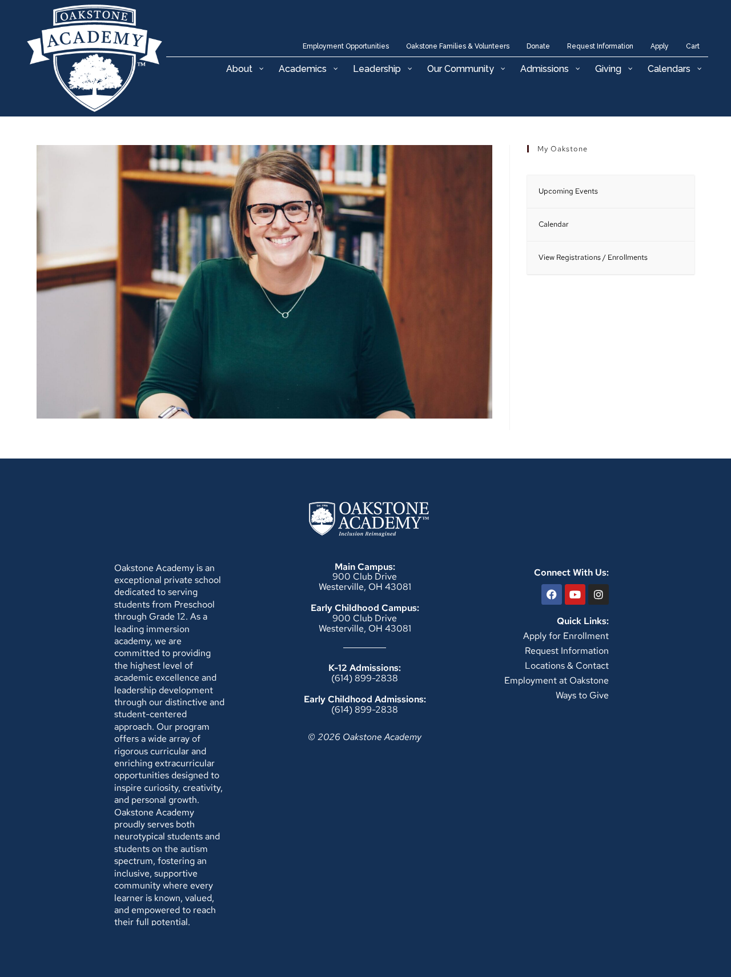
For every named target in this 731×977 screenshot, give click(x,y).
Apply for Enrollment (566, 636)
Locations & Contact (567, 666)
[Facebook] (551, 594)
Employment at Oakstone (556, 680)
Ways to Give (582, 695)
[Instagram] (598, 594)
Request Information (567, 651)
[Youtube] (575, 594)
